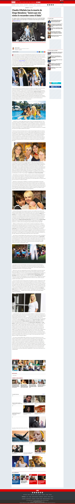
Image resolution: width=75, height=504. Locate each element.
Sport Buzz (45, 496)
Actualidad (23, 2)
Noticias (17, 2)
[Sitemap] (42, 492)
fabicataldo (16, 49)
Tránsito (52, 498)
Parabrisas (43, 494)
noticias (16, 475)
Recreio (49, 496)
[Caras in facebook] (49, 4)
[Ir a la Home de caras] (13, 2)
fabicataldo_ (20, 49)
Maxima (52, 496)
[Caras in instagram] (47, 4)
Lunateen (47, 494)
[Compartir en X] (39, 51)
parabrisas (42, 475)
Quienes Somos (28, 498)
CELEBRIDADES (27, 7)
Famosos (20, 2)
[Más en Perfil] (17, 472)
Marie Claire (32, 494)
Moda (30, 2)
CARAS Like (38, 2)
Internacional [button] (33, 2)
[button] (29, 32)
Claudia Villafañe (14, 375)
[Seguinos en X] (51, 4)
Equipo (41, 498)
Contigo (30, 496)
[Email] (44, 51)
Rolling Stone (41, 496)
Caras (27, 496)
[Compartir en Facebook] (37, 51)
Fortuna (36, 494)
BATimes (50, 494)
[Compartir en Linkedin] (42, 51)
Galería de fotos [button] (17, 21)
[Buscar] (62, 4)
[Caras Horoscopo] (55, 87)
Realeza (27, 2)
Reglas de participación (46, 498)
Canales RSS (24, 498)
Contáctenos (33, 498)
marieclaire (25, 475)
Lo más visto (50, 18)
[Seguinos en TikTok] (53, 4)
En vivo (62, 2)
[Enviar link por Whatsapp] (41, 51)
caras (33, 475)
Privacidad (37, 498)
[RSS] (40, 492)
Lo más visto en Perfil (52, 50)
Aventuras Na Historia (35, 496)
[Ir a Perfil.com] (62, 0)
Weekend (39, 494)
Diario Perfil (25, 494)
